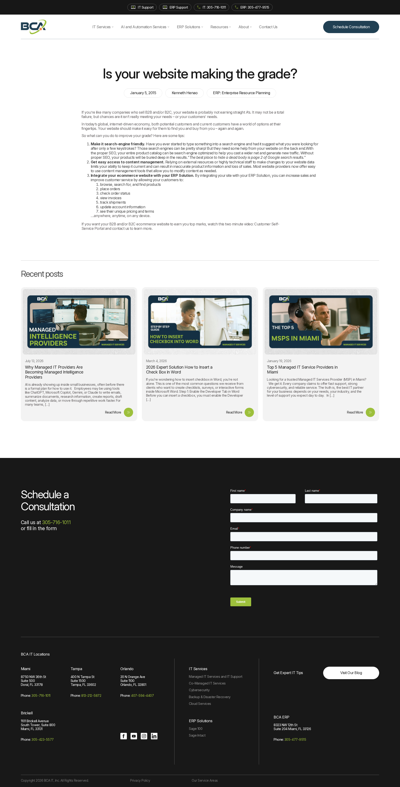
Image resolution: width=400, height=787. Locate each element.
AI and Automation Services (143, 27)
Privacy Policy (140, 780)
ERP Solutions (188, 27)
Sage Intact (197, 735)
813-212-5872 (91, 695)
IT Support (145, 7)
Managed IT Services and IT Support (215, 676)
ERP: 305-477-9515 (255, 7)
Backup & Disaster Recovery (209, 697)
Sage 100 (195, 729)
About (243, 27)
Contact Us (268, 27)
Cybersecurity (199, 690)
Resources (219, 27)
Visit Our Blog (351, 672)
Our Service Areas (205, 780)
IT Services (101, 27)
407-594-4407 (142, 695)
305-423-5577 (42, 739)
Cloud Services (200, 704)
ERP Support (179, 7)
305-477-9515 (295, 739)
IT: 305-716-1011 (214, 7)
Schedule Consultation (351, 27)
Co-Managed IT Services (207, 683)
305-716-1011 (56, 522)
